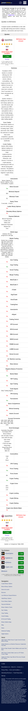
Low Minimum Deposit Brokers (9, 595)
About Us (13, 667)
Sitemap (3, 675)
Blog (2, 625)
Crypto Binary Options (6, 583)
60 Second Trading (6, 619)
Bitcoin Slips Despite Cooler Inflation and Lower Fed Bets (14, 649)
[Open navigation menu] (25, 3)
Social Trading (4, 616)
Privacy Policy (4, 669)
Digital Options (5, 633)
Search (20, 3)
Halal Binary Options (6, 598)
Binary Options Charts (6, 607)
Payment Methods (5, 604)
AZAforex (8, 562)
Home (8, 3)
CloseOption (9, 553)
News (2, 628)
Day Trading (4, 610)
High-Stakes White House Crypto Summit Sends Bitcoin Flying (13, 640)
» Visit (7, 56)
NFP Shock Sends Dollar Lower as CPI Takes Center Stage (12, 653)
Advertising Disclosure (6, 672)
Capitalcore (8, 558)
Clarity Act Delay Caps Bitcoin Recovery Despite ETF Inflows (13, 657)
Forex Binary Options (6, 601)
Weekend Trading (5, 630)
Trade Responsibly (17, 672)
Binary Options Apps (6, 622)
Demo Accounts (5, 589)
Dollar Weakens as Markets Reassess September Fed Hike (13, 644)
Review (7, 59)
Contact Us (19, 667)
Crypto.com (11, 15)
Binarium (4, 571)
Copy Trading (4, 613)
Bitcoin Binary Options (6, 586)
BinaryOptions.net (5, 667)
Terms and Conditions (14, 669)
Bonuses (3, 592)
